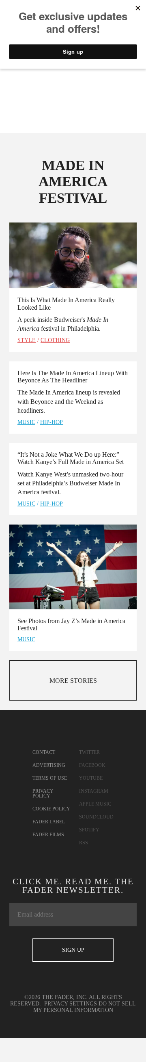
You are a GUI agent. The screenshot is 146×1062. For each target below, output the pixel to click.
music (26, 422)
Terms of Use (49, 778)
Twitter (89, 752)
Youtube (91, 778)
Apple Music (95, 804)
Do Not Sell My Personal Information (84, 1007)
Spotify (89, 830)
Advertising (48, 765)
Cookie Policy (51, 809)
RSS (83, 843)
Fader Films (48, 834)
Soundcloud (96, 817)
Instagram (93, 791)
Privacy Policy (43, 793)
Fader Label (48, 822)
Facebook (92, 765)
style (26, 340)
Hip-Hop (51, 422)
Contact (43, 752)
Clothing (55, 340)
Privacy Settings (70, 1004)
